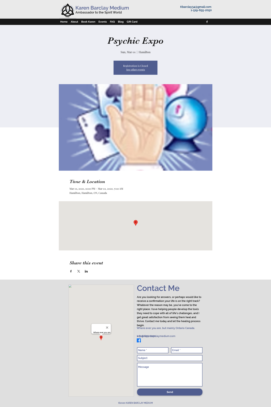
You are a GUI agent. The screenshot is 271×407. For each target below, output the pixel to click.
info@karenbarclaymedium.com (156, 336)
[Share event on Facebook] (70, 271)
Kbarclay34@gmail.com (195, 6)
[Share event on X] (78, 271)
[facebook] (207, 21)
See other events (135, 69)
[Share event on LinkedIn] (86, 271)
